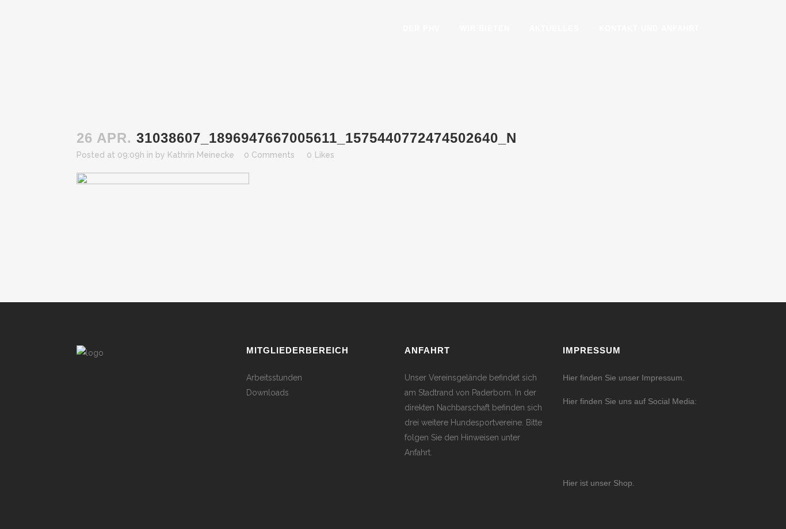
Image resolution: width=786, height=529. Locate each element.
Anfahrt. (418, 452)
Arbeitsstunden (274, 377)
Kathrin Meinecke (200, 154)
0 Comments (269, 154)
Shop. (623, 483)
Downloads (267, 392)
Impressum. (663, 377)
